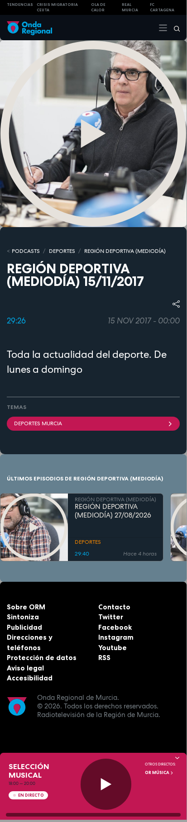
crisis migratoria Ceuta (57, 7)
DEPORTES (62, 251)
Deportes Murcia (38, 423)
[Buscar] (174, 27)
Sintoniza (23, 617)
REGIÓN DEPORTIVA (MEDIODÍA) (125, 251)
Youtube (112, 647)
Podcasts (26, 251)
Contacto (114, 607)
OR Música (157, 772)
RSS (104, 657)
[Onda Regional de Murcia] (29, 27)
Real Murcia (130, 7)
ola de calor (98, 7)
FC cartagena (162, 7)
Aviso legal (25, 668)
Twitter (110, 617)
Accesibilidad (30, 678)
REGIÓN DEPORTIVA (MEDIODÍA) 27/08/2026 (113, 511)
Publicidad (24, 627)
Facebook (115, 627)
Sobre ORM (26, 607)
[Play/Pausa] (106, 784)
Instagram (116, 637)
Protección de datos (42, 657)
